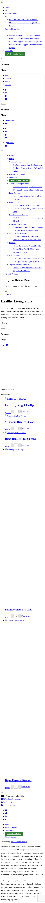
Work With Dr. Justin (15, 54)
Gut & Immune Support (17, 224)
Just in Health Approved (33, 41)
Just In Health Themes (19, 842)
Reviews (8, 85)
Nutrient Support (22, 45)
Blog (7, 75)
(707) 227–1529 (9, 805)
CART (3, 345)
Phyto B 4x (17, 221)
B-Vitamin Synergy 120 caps (31, 261)
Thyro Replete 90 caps (21, 271)
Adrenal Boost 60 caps (21, 187)
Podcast (8, 79)
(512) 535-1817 (9, 802)
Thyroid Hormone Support (19, 265)
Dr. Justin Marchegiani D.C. (19, 20)
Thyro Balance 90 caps (33, 268)
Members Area (10, 837)
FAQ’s (7, 10)
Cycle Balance (18, 218)
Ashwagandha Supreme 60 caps (31, 190)
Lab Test (12, 45)
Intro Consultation (14, 834)
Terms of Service (23, 23)
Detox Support (14, 38)
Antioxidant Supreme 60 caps (24, 205)
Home (7, 7)
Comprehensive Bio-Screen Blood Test (27, 246)
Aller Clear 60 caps (20, 258)
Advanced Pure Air (20, 237)
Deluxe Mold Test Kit (21, 249)
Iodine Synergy (19, 268)
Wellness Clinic (11, 13)
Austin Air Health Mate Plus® (30, 240)
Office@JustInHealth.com (12, 799)
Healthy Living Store (13, 29)
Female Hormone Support (29, 38)
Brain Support (34, 35)
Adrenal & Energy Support (19, 35)
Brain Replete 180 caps (22, 196)
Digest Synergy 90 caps (29, 230)
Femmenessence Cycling (33, 218)
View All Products (11, 274)
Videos (7, 82)
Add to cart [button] (26, 412)
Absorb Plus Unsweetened (23, 227)
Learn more (9, 294)
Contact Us (9, 51)
